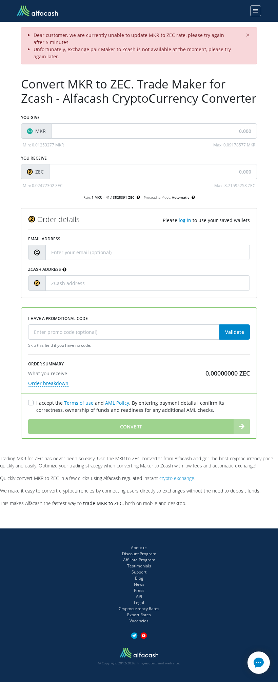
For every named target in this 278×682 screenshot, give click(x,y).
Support (139, 572)
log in (185, 220)
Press (139, 590)
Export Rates (139, 615)
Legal (139, 602)
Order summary (46, 364)
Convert (131, 426)
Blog (139, 578)
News (139, 584)
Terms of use (79, 403)
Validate (234, 332)
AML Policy (117, 403)
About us (139, 547)
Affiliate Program (139, 560)
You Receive (34, 158)
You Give (30, 117)
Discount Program (139, 554)
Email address (44, 239)
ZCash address (44, 269)
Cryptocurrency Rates (139, 608)
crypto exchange (176, 478)
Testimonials (139, 566)
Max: (234, 145)
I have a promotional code (58, 318)
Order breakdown (48, 383)
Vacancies (139, 621)
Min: (43, 145)
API (139, 596)
